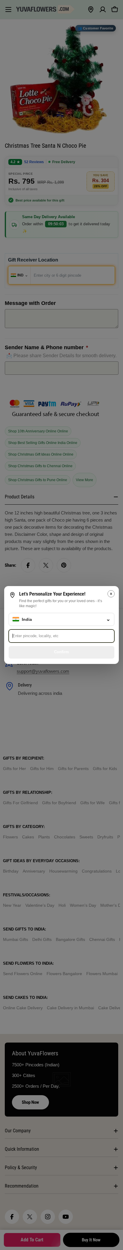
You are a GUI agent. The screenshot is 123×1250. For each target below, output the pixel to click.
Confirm (61, 652)
